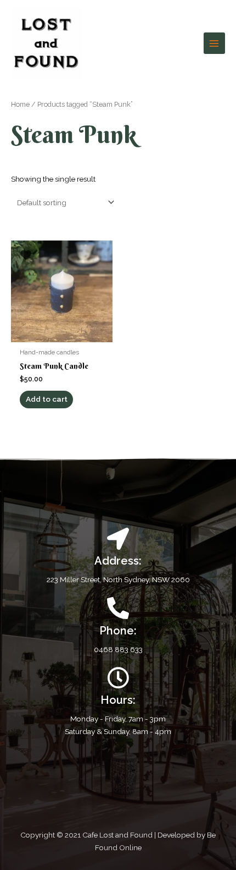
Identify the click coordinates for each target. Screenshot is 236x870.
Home (20, 104)
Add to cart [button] (47, 399)
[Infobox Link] (118, 626)
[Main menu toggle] (214, 43)
